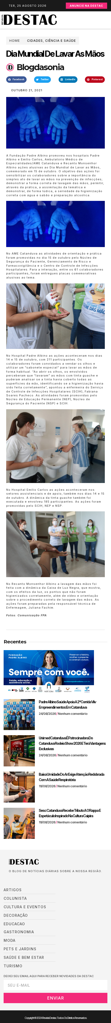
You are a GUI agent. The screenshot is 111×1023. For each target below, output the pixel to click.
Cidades (35, 41)
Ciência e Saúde (60, 41)
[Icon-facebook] (10, 879)
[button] (108, 20)
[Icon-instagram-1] (25, 879)
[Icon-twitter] (18, 879)
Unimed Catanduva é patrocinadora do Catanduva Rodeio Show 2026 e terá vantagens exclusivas (72, 743)
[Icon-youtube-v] (33, 879)
